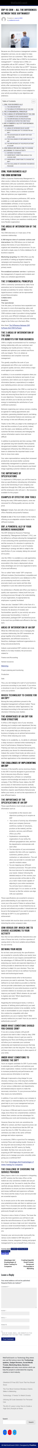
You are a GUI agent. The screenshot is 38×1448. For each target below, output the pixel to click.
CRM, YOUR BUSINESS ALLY (13, 104)
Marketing (4, 666)
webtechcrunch (14, 20)
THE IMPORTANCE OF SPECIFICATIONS (19, 119)
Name (3, 1310)
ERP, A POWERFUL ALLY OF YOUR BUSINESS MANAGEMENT (19, 125)
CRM (3, 1253)
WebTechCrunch (19, 3)
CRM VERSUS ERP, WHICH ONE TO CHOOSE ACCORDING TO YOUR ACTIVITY (18, 149)
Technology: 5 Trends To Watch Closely (17, 1395)
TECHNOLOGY (6, 1251)
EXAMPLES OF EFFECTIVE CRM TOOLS (18, 121)
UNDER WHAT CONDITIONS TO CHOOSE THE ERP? (20, 160)
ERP (7, 1253)
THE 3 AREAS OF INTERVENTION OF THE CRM (19, 114)
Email (3, 1317)
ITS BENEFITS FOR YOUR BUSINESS (17, 116)
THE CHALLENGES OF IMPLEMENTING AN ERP (19, 140)
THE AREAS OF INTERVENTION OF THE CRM (20, 109)
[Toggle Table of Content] (32, 101)
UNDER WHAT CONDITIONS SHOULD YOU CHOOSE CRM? (19, 156)
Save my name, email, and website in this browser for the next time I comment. (17, 1334)
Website (4, 1324)
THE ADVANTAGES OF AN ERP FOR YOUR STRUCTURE (19, 136)
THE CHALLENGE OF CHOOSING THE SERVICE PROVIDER (20, 165)
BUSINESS (14, 1249)
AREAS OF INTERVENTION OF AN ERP (18, 128)
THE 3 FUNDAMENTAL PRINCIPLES (15, 112)
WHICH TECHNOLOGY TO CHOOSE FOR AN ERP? (20, 131)
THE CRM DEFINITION (13, 107)
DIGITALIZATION (22, 1249)
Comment (5, 1286)
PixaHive (32, 1445)
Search (5, 1419)
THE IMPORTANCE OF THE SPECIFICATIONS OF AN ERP (20, 144)
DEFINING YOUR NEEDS (14, 153)
